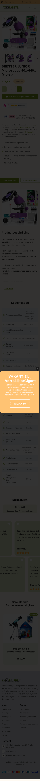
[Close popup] (37, 369)
